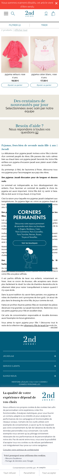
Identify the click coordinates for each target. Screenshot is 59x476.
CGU (31, 382)
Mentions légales (20, 382)
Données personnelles (29, 384)
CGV (36, 382)
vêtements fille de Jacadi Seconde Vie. (40, 325)
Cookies (43, 382)
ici (36, 132)
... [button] (52, 327)
